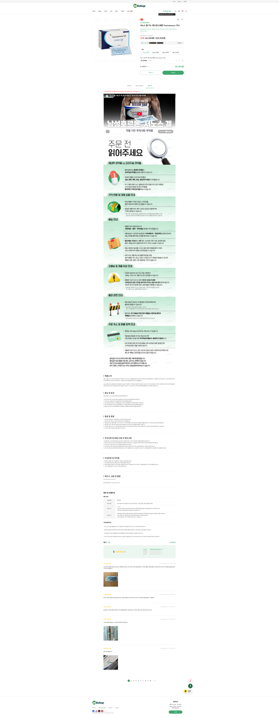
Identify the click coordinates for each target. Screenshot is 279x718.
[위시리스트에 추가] (182, 19)
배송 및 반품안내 (139, 85)
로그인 (174, 1)
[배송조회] (179, 11)
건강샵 (93, 11)
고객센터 (185, 1)
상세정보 (129, 85)
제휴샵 (99, 11)
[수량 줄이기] (176, 61)
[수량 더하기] (183, 61)
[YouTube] (102, 711)
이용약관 (110, 707)
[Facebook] (93, 711)
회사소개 (94, 707)
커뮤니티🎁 (130, 11)
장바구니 (151, 73)
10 (150, 680)
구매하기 (173, 73)
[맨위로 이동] (190, 686)
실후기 (116, 11)
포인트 (105, 11)
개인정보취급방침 (102, 707)
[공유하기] (178, 19)
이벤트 (122, 11)
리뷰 (150, 85)
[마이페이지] (186, 11)
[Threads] (99, 711)
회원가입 (179, 1)
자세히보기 (179, 43)
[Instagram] (96, 711)
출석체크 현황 (168, 11)
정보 (111, 11)
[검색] (175, 11)
